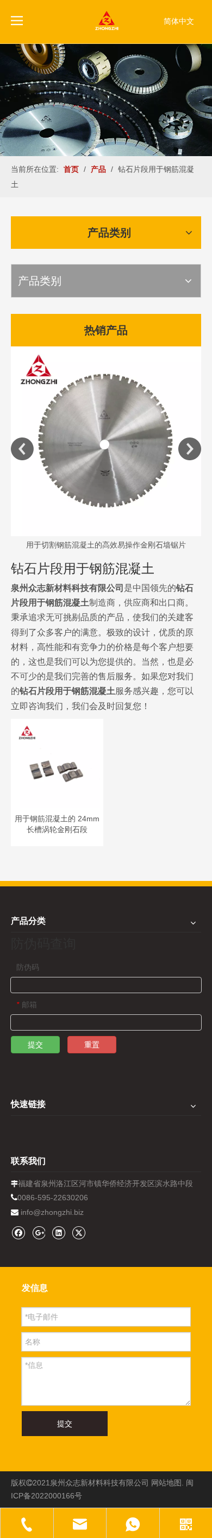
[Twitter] (78, 1232)
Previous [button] (22, 448)
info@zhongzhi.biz (52, 1212)
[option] (106, 449)
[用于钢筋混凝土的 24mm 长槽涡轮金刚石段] (57, 764)
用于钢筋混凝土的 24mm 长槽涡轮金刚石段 (57, 824)
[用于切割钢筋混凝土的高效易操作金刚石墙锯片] (106, 441)
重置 (91, 1044)
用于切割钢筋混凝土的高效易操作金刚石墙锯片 (106, 544)
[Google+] (38, 1232)
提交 (35, 1044)
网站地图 (166, 1482)
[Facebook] (18, 1232)
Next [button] (189, 448)
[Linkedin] (58, 1232)
